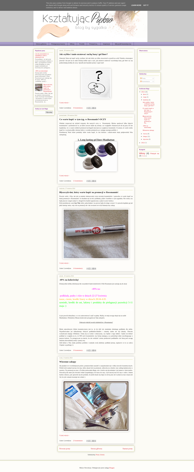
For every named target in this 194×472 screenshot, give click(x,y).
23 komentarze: (78, 440)
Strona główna (41, 44)
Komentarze (146, 81)
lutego (145, 136)
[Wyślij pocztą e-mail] (87, 108)
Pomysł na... (93, 44)
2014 (143, 92)
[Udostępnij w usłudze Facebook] (93, 108)
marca (145, 133)
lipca (144, 94)
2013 (143, 142)
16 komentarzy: (78, 108)
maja (145, 97)
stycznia (146, 139)
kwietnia (146, 100)
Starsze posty (128, 449)
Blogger (111, 468)
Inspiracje (106, 44)
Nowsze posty (64, 449)
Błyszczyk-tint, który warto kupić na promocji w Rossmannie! (88, 192)
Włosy (72, 44)
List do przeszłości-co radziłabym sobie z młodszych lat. (42, 55)
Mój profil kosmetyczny (123, 44)
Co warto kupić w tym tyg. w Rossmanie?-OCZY (82, 119)
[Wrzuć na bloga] (89, 108)
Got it (146, 5)
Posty (144, 78)
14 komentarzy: (78, 268)
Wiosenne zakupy (67, 361)
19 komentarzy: (78, 350)
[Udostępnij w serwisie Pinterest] (95, 108)
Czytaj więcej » (64, 102)
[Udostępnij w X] (91, 108)
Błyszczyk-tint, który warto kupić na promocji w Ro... (147, 119)
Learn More (136, 5)
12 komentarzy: (78, 181)
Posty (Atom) (100, 455)
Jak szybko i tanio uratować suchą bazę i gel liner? (83, 54)
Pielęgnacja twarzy (58, 44)
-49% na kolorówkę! (69, 279)
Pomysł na (154, 154)
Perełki (81, 44)
